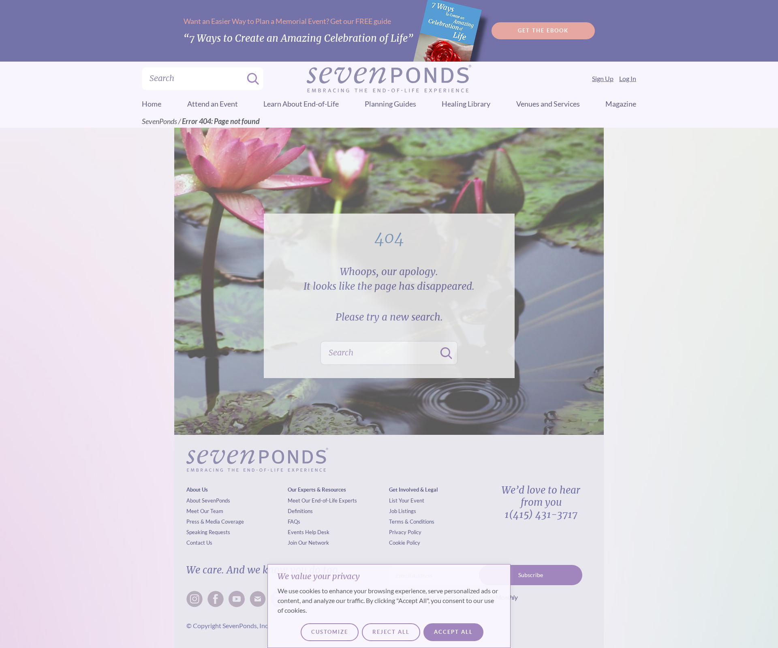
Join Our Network (308, 542)
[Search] (250, 78)
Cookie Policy (404, 542)
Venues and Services (548, 103)
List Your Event (406, 500)
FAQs (294, 521)
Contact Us (199, 542)
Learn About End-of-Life (301, 103)
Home (151, 103)
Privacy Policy (405, 532)
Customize (329, 632)
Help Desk (317, 532)
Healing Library (466, 103)
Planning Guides (390, 103)
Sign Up (602, 78)
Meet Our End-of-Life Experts (322, 500)
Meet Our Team (204, 511)
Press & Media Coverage (215, 521)
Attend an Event (212, 103)
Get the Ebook (543, 31)
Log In (627, 78)
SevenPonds (159, 121)
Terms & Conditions (411, 521)
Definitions (300, 511)
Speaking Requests (208, 532)
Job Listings (402, 511)
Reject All (391, 632)
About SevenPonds (208, 500)
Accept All (453, 632)
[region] (389, 606)
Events (296, 532)
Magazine (620, 103)
